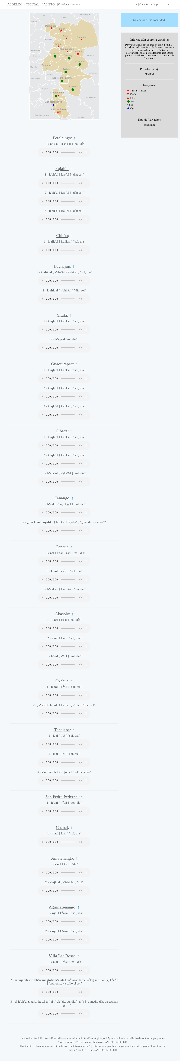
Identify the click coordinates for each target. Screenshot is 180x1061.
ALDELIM (14, 4)
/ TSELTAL (31, 4)
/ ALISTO (48, 4)
